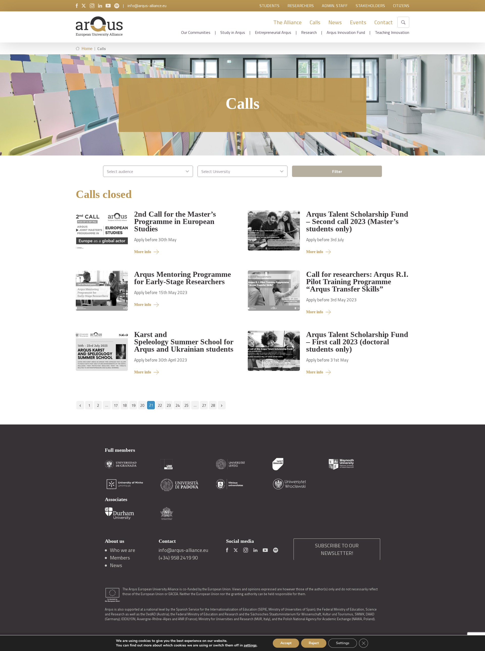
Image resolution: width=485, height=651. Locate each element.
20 (142, 405)
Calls (315, 22)
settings (250, 645)
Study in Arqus (232, 32)
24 (178, 405)
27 (204, 405)
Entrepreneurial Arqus (273, 32)
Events (358, 22)
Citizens (401, 6)
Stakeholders (370, 6)
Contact (383, 22)
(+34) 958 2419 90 (178, 558)
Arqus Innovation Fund (346, 32)
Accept (286, 643)
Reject (314, 643)
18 (125, 405)
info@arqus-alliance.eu (147, 6)
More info (142, 252)
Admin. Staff (335, 6)
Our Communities (195, 32)
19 (133, 405)
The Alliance (287, 22)
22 (160, 405)
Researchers (300, 6)
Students (269, 6)
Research (309, 32)
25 (186, 405)
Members (120, 558)
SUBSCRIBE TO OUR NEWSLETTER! (337, 549)
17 (116, 405)
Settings (342, 643)
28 (213, 405)
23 (169, 405)
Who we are (122, 550)
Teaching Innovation (392, 32)
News (335, 22)
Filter (337, 171)
